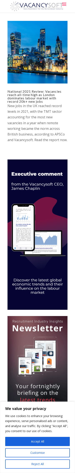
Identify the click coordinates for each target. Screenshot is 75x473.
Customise (37, 453)
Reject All (37, 464)
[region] (37, 437)
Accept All (37, 441)
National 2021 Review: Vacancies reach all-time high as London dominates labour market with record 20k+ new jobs (34, 96)
